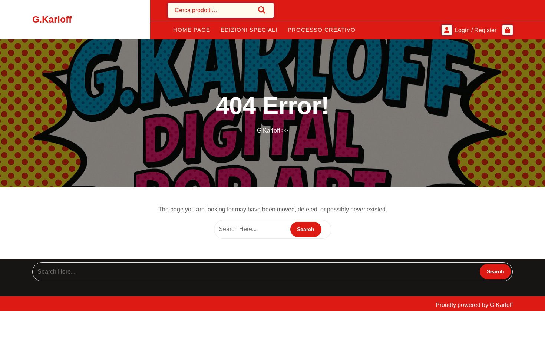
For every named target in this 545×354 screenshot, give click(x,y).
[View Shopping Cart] (507, 30)
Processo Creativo (322, 30)
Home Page (191, 30)
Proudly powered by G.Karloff (474, 305)
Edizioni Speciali (249, 30)
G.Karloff (52, 19)
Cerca (262, 10)
